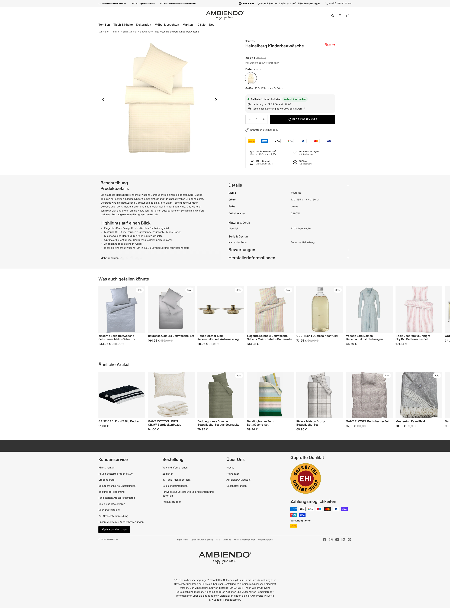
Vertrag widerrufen (114, 529)
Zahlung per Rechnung (111, 491)
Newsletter (232, 473)
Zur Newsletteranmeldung (113, 515)
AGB (218, 539)
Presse (230, 467)
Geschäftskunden (236, 485)
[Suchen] (332, 15)
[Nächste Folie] (217, 100)
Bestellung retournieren (111, 503)
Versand (227, 539)
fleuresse (250, 40)
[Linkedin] (343, 539)
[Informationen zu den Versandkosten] (304, 108)
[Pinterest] (349, 539)
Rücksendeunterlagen (175, 485)
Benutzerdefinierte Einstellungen (117, 485)
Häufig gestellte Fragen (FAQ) (115, 473)
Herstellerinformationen (252, 257)
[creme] (250, 78)
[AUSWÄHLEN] (140, 327)
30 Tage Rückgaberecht (176, 479)
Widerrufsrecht (265, 539)
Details (235, 185)
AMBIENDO (112, 539)
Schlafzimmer (130, 31)
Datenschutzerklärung (202, 539)
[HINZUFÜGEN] (338, 327)
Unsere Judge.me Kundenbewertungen (121, 521)
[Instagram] (331, 539)
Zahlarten (167, 473)
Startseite (103, 31)
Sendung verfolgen (109, 509)
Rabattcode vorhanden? (264, 129)
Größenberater (106, 479)
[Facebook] (325, 539)
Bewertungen (242, 249)
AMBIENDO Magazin (238, 479)
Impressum (182, 539)
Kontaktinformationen (244, 539)
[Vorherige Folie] (102, 100)
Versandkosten (271, 62)
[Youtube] (337, 539)
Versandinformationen (175, 467)
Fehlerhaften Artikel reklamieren (116, 497)
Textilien (115, 31)
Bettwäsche (146, 31)
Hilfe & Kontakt (106, 467)
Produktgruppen (171, 501)
